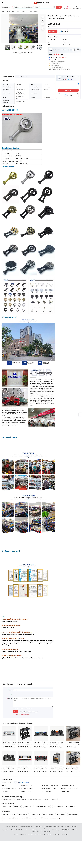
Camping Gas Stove (26, 791)
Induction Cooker (28, 806)
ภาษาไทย (76, 829)
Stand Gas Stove (6, 791)
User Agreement (50, 834)
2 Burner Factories (35, 814)
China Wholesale (39, 826)
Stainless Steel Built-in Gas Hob (48, 788)
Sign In (50, 69)
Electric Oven (17, 806)
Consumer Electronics (10, 11)
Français (29, 829)
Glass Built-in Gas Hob (26, 788)
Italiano (42, 829)
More (3, 821)
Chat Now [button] (65, 31)
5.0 (64, 79)
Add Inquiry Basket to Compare (24, 52)
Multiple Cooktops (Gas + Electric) (69, 788)
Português (23, 829)
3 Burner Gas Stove (20, 818)
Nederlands (53, 829)
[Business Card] (78, 83)
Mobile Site (38, 828)
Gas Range (4, 785)
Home (3, 11)
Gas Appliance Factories (9, 814)
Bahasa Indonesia (46, 831)
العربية (58, 829)
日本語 (67, 829)
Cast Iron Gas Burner (46, 791)
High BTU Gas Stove (58, 806)
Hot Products (7, 826)
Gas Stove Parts (65, 791)
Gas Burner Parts (61, 814)
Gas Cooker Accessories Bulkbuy (52, 818)
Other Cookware (7, 806)
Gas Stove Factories (48, 814)
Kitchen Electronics (21, 11)
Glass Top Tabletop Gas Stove (68, 785)
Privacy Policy (65, 834)
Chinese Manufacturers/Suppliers (27, 826)
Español (18, 829)
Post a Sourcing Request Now (21, 714)
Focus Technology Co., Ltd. (30, 834)
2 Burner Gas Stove (73, 814)
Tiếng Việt (38, 831)
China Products (14, 826)
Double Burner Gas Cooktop (43, 806)
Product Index (74, 826)
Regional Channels (65, 826)
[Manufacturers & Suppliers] (41, 2)
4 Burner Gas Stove (7, 818)
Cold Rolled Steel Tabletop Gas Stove (11, 788)
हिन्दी (72, 829)
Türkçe (33, 831)
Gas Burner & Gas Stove (32, 11)
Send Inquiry (52, 31)
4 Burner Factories (22, 814)
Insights (44, 828)
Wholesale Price (48, 826)
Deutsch (47, 829)
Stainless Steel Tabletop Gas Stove (49, 785)
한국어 (63, 829)
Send (15, 712)
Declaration (57, 834)
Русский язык (36, 829)
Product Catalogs (24, 782)
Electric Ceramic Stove (26, 785)
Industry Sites (56, 826)
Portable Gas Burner (71, 806)
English (12, 829)
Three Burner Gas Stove (34, 818)
